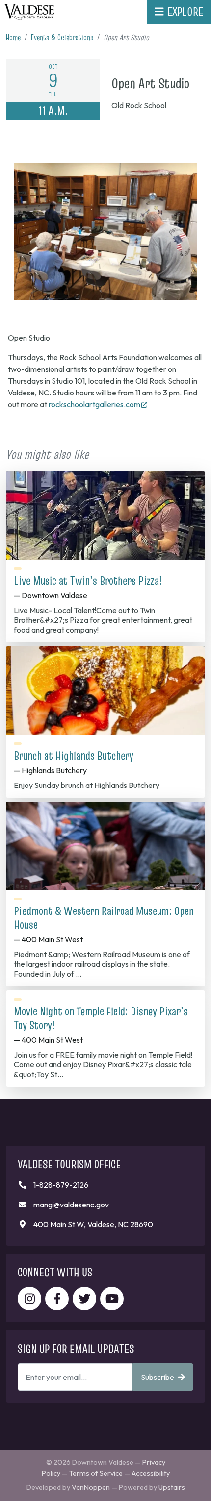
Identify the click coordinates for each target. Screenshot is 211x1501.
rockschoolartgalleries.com (98, 404)
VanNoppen (91, 1487)
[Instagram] (29, 1298)
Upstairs (171, 1487)
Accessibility (151, 1473)
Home (13, 37)
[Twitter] (84, 1298)
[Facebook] (57, 1298)
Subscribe (157, 1377)
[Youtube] (112, 1298)
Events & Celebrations (62, 37)
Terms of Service (96, 1473)
